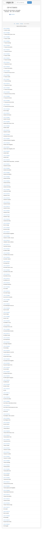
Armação (21, 23)
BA (14, 23)
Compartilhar (12, 14)
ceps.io (9, 2)
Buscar (30, 2)
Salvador (17, 23)
